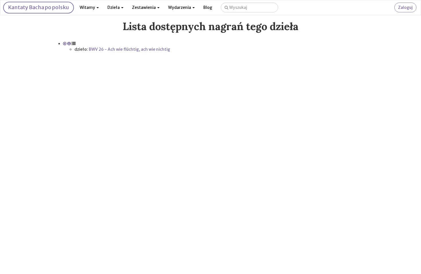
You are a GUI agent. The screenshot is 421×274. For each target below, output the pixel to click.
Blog (207, 7)
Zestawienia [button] (144, 7)
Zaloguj (405, 7)
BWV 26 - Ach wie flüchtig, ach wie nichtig (129, 49)
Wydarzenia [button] (180, 7)
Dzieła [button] (114, 7)
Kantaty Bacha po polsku (38, 7)
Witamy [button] (88, 7)
